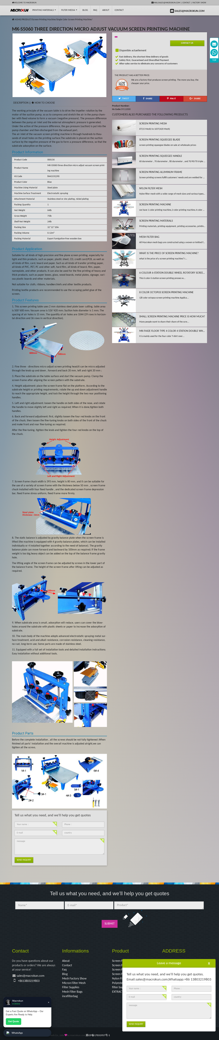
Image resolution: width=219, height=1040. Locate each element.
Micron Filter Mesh (74, 983)
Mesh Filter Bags (72, 992)
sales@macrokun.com (30, 976)
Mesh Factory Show (74, 978)
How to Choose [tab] (45, 103)
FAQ (95, 10)
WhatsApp (17, 1032)
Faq (64, 969)
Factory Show (199, 3)
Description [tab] (20, 103)
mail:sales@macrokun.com (166, 3)
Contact (186, 3)
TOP (214, 60)
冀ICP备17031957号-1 (98, 1035)
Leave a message (169, 963)
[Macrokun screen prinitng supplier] (19, 10)
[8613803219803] (214, 52)
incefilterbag (70, 996)
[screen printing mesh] (13, 19)
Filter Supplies (70, 987)
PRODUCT (26, 19)
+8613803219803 (29, 981)
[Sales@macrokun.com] (214, 44)
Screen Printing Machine (44, 19)
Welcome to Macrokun (25, 3)
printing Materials (43, 10)
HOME (18, 19)
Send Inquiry (24, 860)
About (105, 10)
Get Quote (13, 1021)
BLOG (85, 10)
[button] (124, 99)
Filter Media (68, 10)
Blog (65, 974)
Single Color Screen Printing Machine (74, 19)
